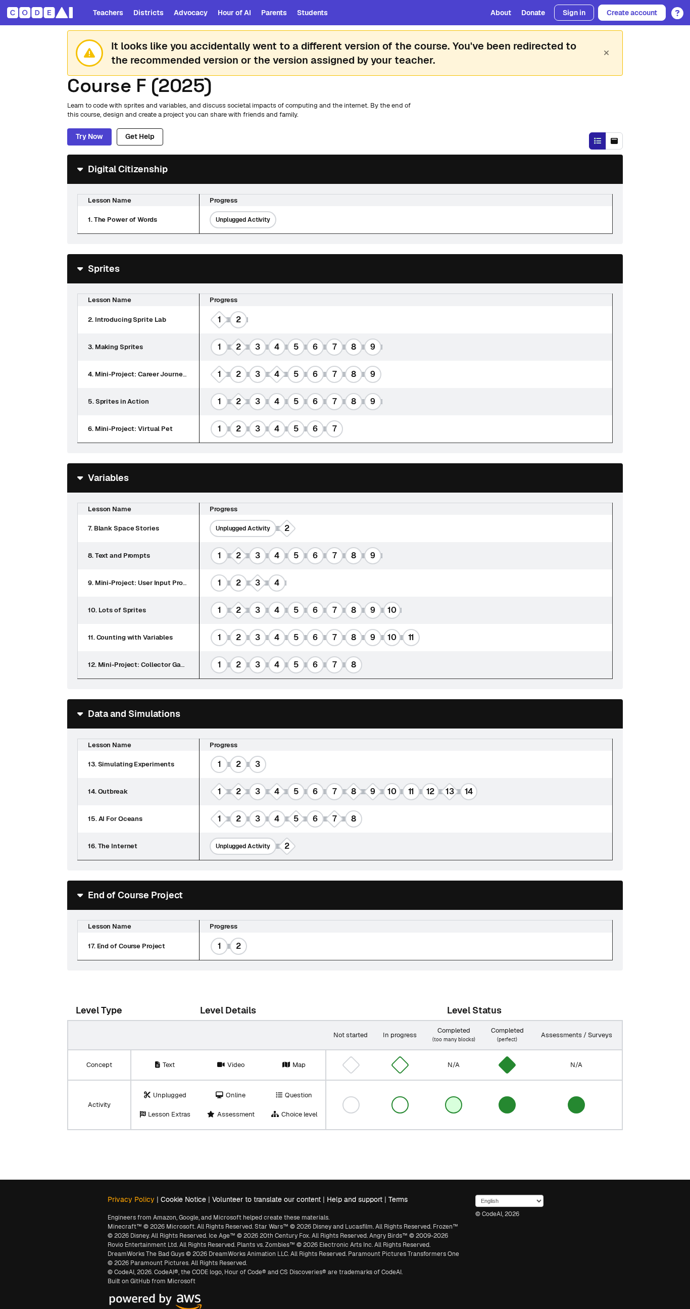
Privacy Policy (131, 1199)
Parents (274, 12)
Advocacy (191, 12)
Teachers (108, 12)
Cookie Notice (183, 1199)
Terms (398, 1199)
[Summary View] (597, 141)
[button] (674, 9)
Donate (533, 12)
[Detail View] (614, 141)
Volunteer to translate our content (266, 1199)
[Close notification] (606, 53)
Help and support (354, 1199)
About (500, 12)
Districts (148, 12)
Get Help (140, 136)
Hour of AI (234, 12)
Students (312, 12)
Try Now (89, 136)
